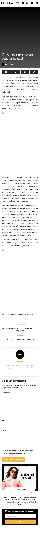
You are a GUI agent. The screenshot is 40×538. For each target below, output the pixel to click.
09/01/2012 (20, 64)
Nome (4, 420)
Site (3, 440)
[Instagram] (27, 3)
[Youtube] (32, 3)
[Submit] (20, 522)
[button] (17, 3)
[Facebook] (23, 3)
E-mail (5, 430)
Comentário (6, 392)
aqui (34, 243)
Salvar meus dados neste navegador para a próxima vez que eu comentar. (19, 452)
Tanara (10, 64)
